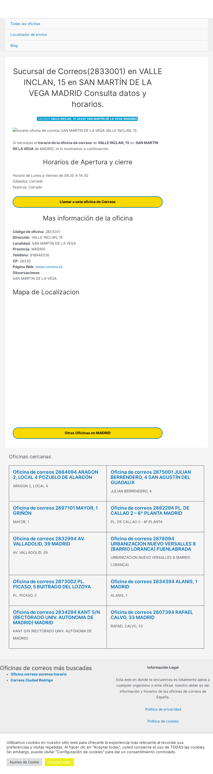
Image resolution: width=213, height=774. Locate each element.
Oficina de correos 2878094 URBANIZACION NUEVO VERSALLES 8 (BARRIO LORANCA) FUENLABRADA (153, 544)
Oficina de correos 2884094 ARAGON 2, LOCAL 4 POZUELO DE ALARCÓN (55, 474)
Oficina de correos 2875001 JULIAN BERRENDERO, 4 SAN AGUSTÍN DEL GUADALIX (151, 477)
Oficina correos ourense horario (38, 674)
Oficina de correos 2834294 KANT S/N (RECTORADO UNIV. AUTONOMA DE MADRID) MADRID (56, 617)
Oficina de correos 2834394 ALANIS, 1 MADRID (154, 584)
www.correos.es (49, 267)
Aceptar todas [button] (59, 762)
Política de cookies (163, 721)
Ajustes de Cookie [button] (24, 762)
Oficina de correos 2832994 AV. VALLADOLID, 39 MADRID (49, 541)
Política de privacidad (163, 709)
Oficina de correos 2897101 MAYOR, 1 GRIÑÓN (55, 510)
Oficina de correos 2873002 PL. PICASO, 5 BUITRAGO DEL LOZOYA (52, 584)
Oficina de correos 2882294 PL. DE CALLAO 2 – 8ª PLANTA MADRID (150, 510)
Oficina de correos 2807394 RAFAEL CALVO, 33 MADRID (152, 614)
